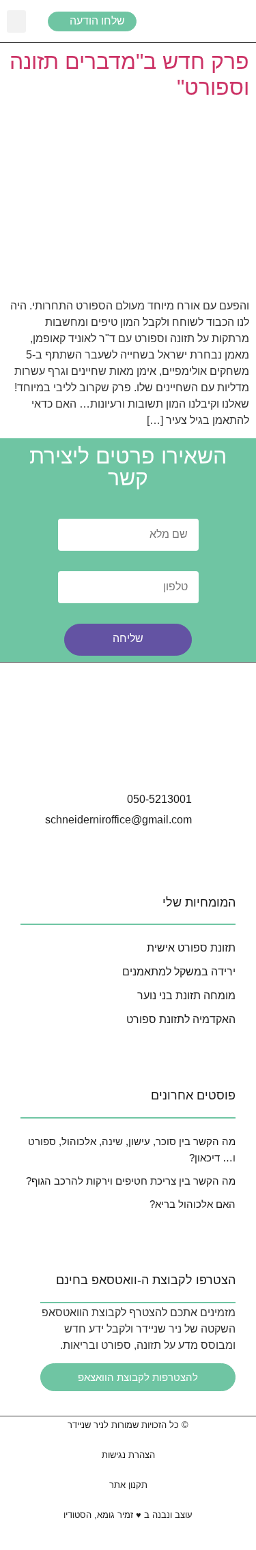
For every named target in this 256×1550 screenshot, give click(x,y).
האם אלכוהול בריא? (193, 1204)
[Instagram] (90, 759)
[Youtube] (166, 759)
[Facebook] (128, 759)
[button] (16, 21)
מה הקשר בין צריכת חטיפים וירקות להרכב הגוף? (131, 1181)
